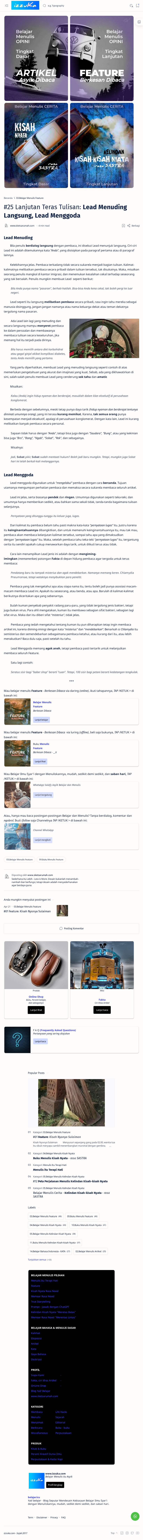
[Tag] (27, 906)
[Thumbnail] (62, 910)
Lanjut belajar (41, 719)
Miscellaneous (39, 1433)
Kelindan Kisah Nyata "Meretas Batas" (53, 1312)
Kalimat (35, 1333)
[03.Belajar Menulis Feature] (19, 859)
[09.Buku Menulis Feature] (51, 859)
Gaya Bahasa (38, 1354)
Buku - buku (62, 1427)
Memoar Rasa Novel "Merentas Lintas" (53, 1317)
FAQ (63, 1517)
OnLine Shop (38, 1385)
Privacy (54, 1517)
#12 (70, 1181)
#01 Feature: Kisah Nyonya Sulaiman (27, 911)
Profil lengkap (55, 1484)
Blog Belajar (40, 1390)
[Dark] (131, 6)
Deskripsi (36, 1359)
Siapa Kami (37, 1375)
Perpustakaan (63, 1433)
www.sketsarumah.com (44, 1396)
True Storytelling (40, 1301)
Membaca (37, 1412)
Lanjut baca (102, 1009)
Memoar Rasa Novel (42, 1296)
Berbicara (36, 1427)
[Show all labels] (39, 1260)
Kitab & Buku (38, 1448)
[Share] (133, 225)
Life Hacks (61, 1412)
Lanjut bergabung (43, 795)
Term (30, 1517)
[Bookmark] (137, 6)
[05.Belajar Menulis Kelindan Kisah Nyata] (63, 1176)
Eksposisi (36, 1338)
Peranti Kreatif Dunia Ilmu (46, 1454)
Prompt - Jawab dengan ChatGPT (50, 1306)
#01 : (57, 1137)
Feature (35, 1285)
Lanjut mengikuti (43, 840)
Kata (33, 1348)
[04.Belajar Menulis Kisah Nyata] (59, 1153)
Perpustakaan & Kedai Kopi (47, 1459)
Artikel (35, 1343)
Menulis (35, 1417)
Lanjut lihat (40, 761)
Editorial (60, 1422)
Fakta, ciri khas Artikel (44, 1380)
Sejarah (59, 1417)
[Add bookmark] (123, 225)
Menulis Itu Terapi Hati (44, 1280)
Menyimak (37, 1422)
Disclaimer (41, 1517)
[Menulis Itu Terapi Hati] (54, 1165)
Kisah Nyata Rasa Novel (45, 1291)
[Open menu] (6, 6)
